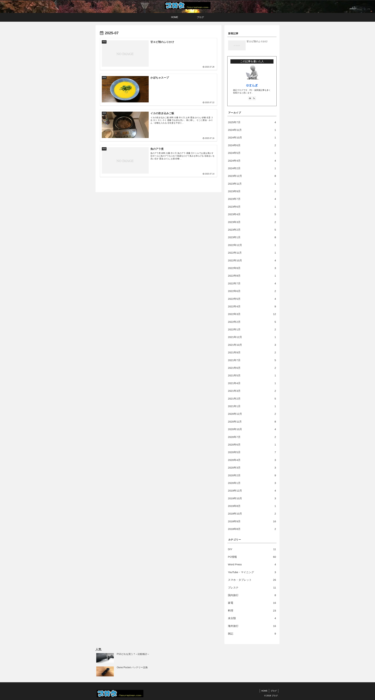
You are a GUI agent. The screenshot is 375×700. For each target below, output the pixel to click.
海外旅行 (252, 626)
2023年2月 (252, 229)
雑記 (252, 633)
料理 (252, 610)
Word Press (252, 564)
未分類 (252, 618)
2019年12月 (252, 490)
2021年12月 (252, 337)
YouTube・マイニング (252, 572)
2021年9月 (252, 352)
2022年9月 (252, 268)
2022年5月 (252, 298)
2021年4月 (252, 383)
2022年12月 (252, 245)
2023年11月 (252, 183)
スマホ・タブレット (252, 579)
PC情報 (252, 556)
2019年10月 (252, 498)
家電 (252, 602)
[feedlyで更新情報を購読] (250, 98)
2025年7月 (252, 122)
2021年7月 (252, 360)
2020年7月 (252, 437)
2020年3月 (252, 467)
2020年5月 (252, 452)
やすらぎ (252, 85)
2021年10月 (252, 344)
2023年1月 (252, 237)
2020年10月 (252, 429)
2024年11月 (252, 129)
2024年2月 (252, 168)
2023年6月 (252, 206)
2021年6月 (252, 367)
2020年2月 (252, 475)
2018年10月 (252, 513)
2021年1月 (252, 406)
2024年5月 (252, 152)
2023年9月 (252, 191)
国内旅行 (252, 595)
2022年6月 (252, 291)
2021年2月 (252, 398)
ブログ (274, 691)
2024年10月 (252, 137)
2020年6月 (252, 444)
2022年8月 (252, 275)
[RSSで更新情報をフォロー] (254, 98)
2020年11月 (252, 421)
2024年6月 (252, 145)
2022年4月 (252, 306)
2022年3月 (252, 314)
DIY (252, 549)
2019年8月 (252, 506)
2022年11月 (252, 252)
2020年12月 (252, 413)
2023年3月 (252, 222)
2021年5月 (252, 375)
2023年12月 (252, 175)
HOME (264, 691)
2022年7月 (252, 283)
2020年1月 (252, 483)
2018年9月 (252, 521)
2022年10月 (252, 260)
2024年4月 (252, 160)
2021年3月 (252, 390)
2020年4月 (252, 460)
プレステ (252, 587)
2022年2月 (252, 321)
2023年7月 (252, 198)
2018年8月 (252, 529)
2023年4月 (252, 214)
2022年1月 (252, 329)
